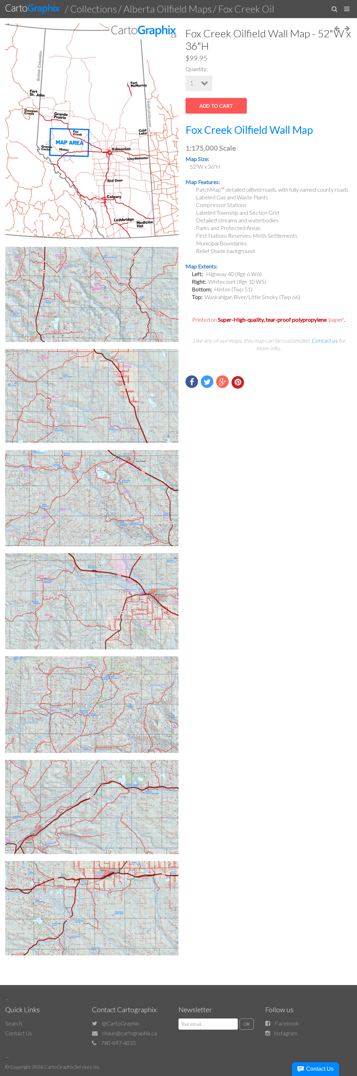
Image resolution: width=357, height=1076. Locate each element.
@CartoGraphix (120, 1023)
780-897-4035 (118, 1042)
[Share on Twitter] (207, 381)
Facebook (287, 1023)
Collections (93, 9)
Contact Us (18, 1033)
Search (13, 1023)
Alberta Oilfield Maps (167, 9)
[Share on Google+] (222, 381)
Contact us (324, 340)
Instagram (285, 1033)
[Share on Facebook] (191, 381)
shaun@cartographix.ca (129, 1033)
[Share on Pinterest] (237, 382)
